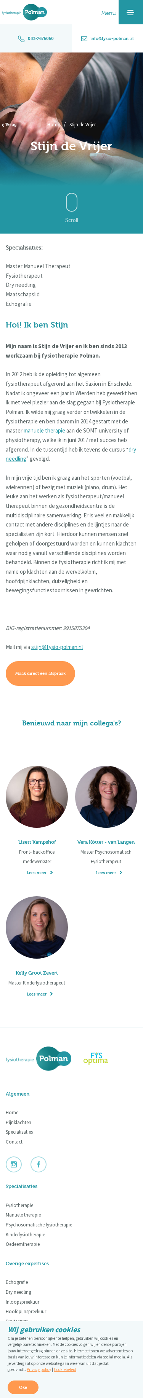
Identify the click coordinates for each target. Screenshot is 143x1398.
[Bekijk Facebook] (42, 1164)
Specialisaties (19, 1132)
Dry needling (18, 1292)
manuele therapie (44, 430)
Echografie (17, 1282)
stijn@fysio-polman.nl (57, 646)
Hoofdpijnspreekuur (26, 1311)
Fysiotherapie (19, 1205)
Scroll (71, 220)
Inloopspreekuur (22, 1302)
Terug (10, 124)
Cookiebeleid (65, 1369)
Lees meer (37, 872)
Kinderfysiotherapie (25, 1234)
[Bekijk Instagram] (17, 1164)
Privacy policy (39, 1369)
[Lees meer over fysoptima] (102, 1059)
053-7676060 (41, 38)
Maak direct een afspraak (40, 673)
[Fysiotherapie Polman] (26, 11)
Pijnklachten (18, 1122)
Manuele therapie (23, 1215)
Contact (14, 1142)
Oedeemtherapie (23, 1244)
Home (54, 124)
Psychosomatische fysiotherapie (39, 1224)
